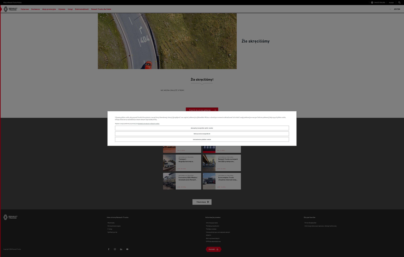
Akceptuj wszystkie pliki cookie (202, 128)
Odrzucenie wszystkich (202, 134)
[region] (202, 128)
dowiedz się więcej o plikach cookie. (148, 123)
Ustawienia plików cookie (202, 139)
